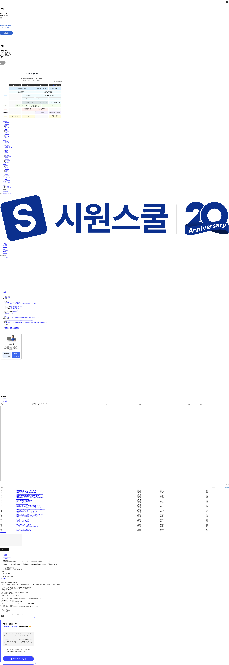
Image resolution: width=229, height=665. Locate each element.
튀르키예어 (7, 160)
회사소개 (5, 554)
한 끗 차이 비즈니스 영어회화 (21, 105)
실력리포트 (16, 293)
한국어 (4, 164)
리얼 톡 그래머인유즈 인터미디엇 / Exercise (42, 109)
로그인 (4, 243)
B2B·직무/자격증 (6, 177)
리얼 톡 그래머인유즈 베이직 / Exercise (28, 109)
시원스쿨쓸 (7, 180)
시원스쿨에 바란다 (43, 322)
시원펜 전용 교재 (16, 302)
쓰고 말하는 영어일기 (42, 112)
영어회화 (5, 121)
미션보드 (41, 293)
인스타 (12, 327)
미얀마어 (7, 159)
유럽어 (4, 140)
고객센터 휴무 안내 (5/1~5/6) (22, 520)
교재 (11, 302)
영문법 (6, 135)
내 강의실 (5, 292)
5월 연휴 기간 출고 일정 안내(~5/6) (23, 522)
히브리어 (7, 162)
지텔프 (6, 130)
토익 (6, 126)
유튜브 (17, 327)
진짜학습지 (5, 165)
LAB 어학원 (7, 182)
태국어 (6, 157)
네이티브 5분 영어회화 (18, 320)
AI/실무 (6, 138)
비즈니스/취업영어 (9, 136)
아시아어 (5, 151)
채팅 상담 (19, 322)
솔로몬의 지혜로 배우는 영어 (55, 116)
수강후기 (7, 299)
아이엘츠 (7, 131)
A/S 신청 (37, 322)
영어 (6, 166)
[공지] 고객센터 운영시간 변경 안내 (23, 530)
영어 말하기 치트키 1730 (30, 303)
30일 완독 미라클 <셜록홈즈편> (55, 112)
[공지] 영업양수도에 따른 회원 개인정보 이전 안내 (27, 516)
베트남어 (7, 155)
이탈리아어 (7, 146)
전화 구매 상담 (13, 322)
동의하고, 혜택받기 (18, 659)
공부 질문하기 (22, 293)
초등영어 (7, 124)
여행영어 (28, 116)
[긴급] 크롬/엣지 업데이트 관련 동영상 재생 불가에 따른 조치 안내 (30, 517)
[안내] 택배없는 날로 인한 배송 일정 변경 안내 (26, 506)
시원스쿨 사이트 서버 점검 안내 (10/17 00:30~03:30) (27, 526)
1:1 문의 (23, 322)
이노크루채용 (8, 187)
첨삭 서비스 (32, 293)
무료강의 (7, 313)
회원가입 (5, 244)
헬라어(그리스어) (9, 147)
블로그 (7, 327)
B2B (6, 179)
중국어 (6, 154)
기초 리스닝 (28, 102)
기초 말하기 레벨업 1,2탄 (41, 88)
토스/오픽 (7, 127)
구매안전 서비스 (6, 558)
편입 (4, 176)
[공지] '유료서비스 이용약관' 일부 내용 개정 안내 (26, 512)
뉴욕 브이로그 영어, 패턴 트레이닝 (55, 102)
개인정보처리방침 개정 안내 (22, 510)
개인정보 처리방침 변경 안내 (22, 519)
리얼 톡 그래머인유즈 (13, 307)
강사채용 (7, 186)
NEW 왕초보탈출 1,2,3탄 (21, 88)
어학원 (4, 181)
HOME (4, 398)
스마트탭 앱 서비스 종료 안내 (22, 521)
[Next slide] (18, 568)
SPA (6, 137)
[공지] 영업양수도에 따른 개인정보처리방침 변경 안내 (27, 515)
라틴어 (6, 150)
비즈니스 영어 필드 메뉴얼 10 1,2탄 (35, 106)
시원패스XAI (11, 303)
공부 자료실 (27, 293)
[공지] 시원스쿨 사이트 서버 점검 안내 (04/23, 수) (26, 511)
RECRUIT (5, 185)
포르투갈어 (7, 149)
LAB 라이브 (7, 183)
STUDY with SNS (28, 95)
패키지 (6, 302)
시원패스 (15, 311)
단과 (9, 302)
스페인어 (7, 141)
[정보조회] (56, 563)
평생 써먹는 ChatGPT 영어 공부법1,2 (48, 95)
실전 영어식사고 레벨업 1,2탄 (55, 88)
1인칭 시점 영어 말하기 (41, 98)
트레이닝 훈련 (41, 102)
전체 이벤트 (7, 316)
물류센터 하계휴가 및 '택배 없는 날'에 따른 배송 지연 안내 (28, 507)
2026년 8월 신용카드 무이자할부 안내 (24, 524)
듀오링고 (7, 134)
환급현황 (37, 293)
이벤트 (4, 291)
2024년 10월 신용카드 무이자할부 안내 (24, 527)
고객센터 (5, 245)
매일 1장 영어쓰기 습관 (28, 320)
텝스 (6, 129)
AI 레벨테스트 (12, 313)
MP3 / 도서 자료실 (9, 320)
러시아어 (7, 145)
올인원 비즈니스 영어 (14, 309)
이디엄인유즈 (55, 98)
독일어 (6, 143)
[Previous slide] (3, 568)
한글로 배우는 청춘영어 (15, 116)
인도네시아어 (8, 156)
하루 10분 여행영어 (12, 304)
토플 (6, 132)
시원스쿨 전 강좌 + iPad (15, 308)
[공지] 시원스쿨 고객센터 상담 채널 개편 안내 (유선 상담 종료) (29, 514)
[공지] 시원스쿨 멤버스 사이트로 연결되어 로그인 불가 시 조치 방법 (30, 509)
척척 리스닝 (28, 98)
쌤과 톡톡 (12, 293)
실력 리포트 (12, 317)
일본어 (6, 152)
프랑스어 (7, 142)
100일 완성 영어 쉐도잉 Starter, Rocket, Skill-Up (48, 92)
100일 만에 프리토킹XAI (20, 303)
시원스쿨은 (5, 257)
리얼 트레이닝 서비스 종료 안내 (23, 529)
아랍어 (6, 161)
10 (5, 532)
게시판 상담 (7, 322)
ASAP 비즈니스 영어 (51, 105)
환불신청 (33, 322)
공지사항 (5, 247)
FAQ (30, 322)
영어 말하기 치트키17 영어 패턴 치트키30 (22, 92)
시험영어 (5, 125)
